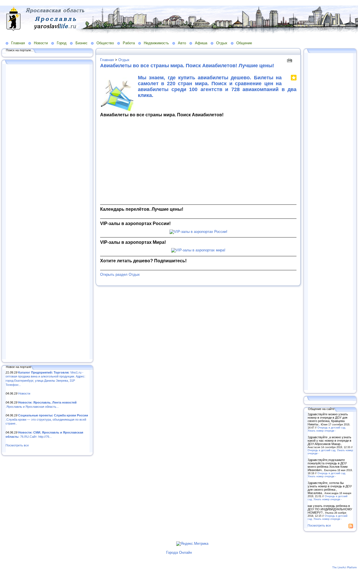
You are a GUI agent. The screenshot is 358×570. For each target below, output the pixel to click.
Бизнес (82, 43)
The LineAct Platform (344, 567)
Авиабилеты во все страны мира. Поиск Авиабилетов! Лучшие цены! (187, 65)
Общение (244, 43)
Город (62, 43)
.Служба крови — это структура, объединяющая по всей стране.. (47, 419)
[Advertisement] (48, 212)
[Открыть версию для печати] (290, 59)
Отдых (221, 43)
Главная (18, 43)
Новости (41, 43)
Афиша (201, 43)
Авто (182, 43)
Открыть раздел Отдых (120, 274)
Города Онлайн (179, 552)
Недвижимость (156, 43)
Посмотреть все (17, 445)
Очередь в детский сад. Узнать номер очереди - (327, 429)
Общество (105, 43)
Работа (129, 43)
